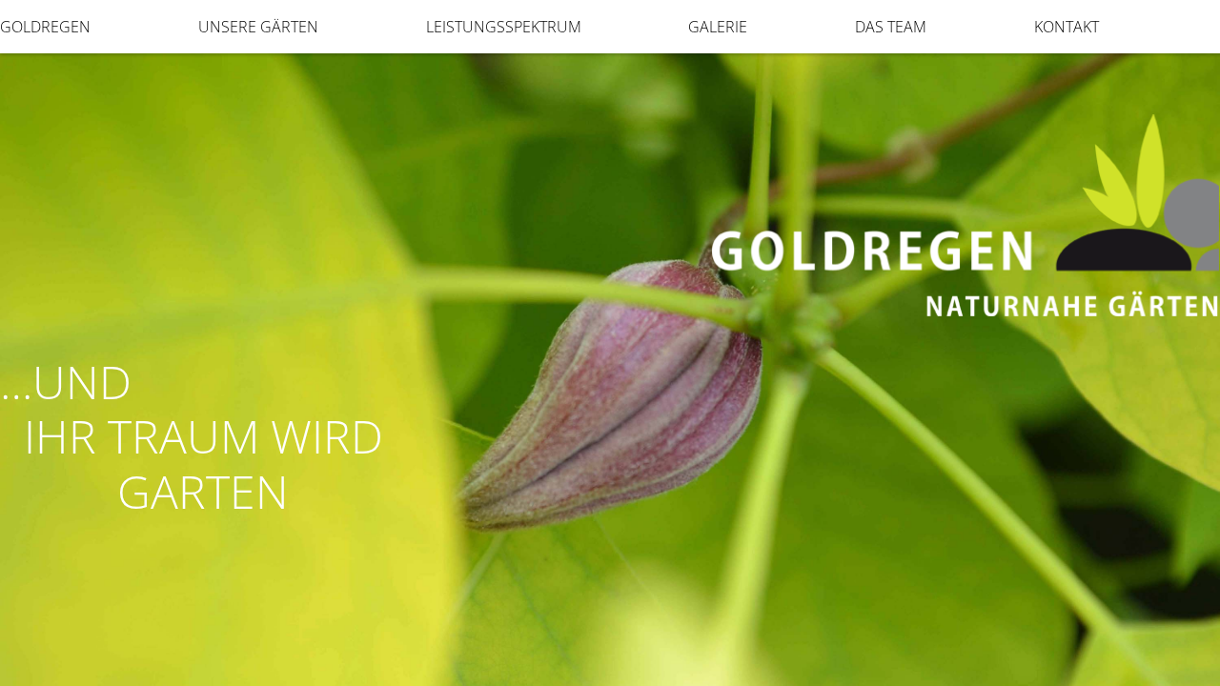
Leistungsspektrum (503, 26)
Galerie (717, 26)
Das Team (890, 26)
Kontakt (1066, 26)
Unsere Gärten (258, 26)
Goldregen (45, 26)
